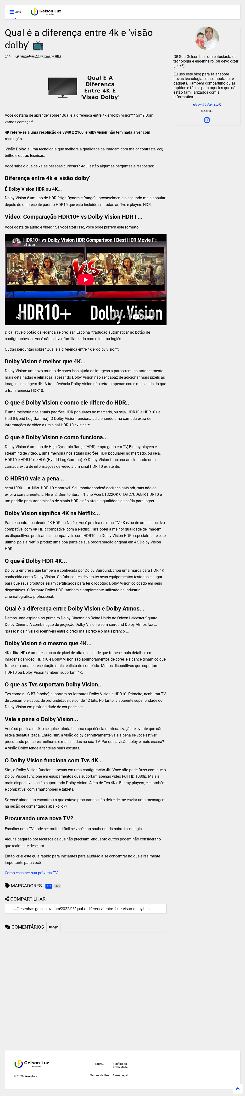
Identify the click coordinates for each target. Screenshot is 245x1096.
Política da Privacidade (120, 1065)
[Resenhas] (46, 13)
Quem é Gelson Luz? (207, 104)
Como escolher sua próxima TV (31, 873)
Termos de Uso (99, 1075)
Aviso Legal (120, 1075)
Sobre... (99, 1064)
